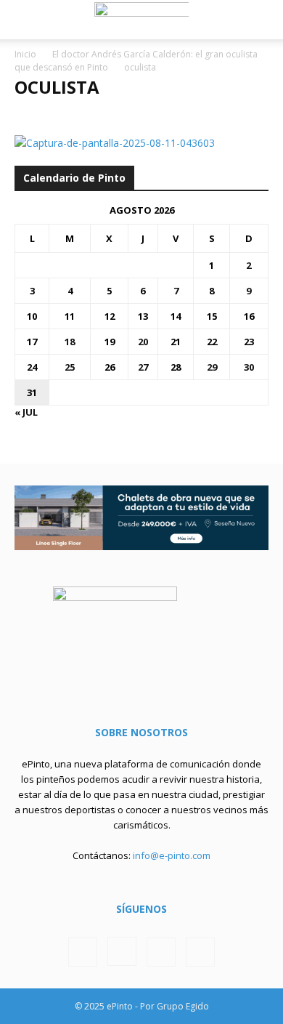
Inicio (25, 54)
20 (143, 341)
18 (70, 341)
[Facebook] (82, 952)
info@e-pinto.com (171, 855)
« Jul (26, 412)
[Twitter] (161, 952)
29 (212, 367)
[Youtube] (200, 952)
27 (143, 367)
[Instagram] (121, 951)
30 (249, 367)
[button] (24, 19)
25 (70, 367)
